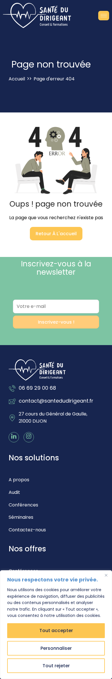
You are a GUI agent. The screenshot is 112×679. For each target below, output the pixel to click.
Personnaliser (56, 648)
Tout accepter (56, 630)
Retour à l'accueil (56, 233)
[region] (56, 624)
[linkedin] (14, 437)
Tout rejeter (56, 665)
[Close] (106, 575)
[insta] (29, 437)
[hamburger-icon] (103, 15)
